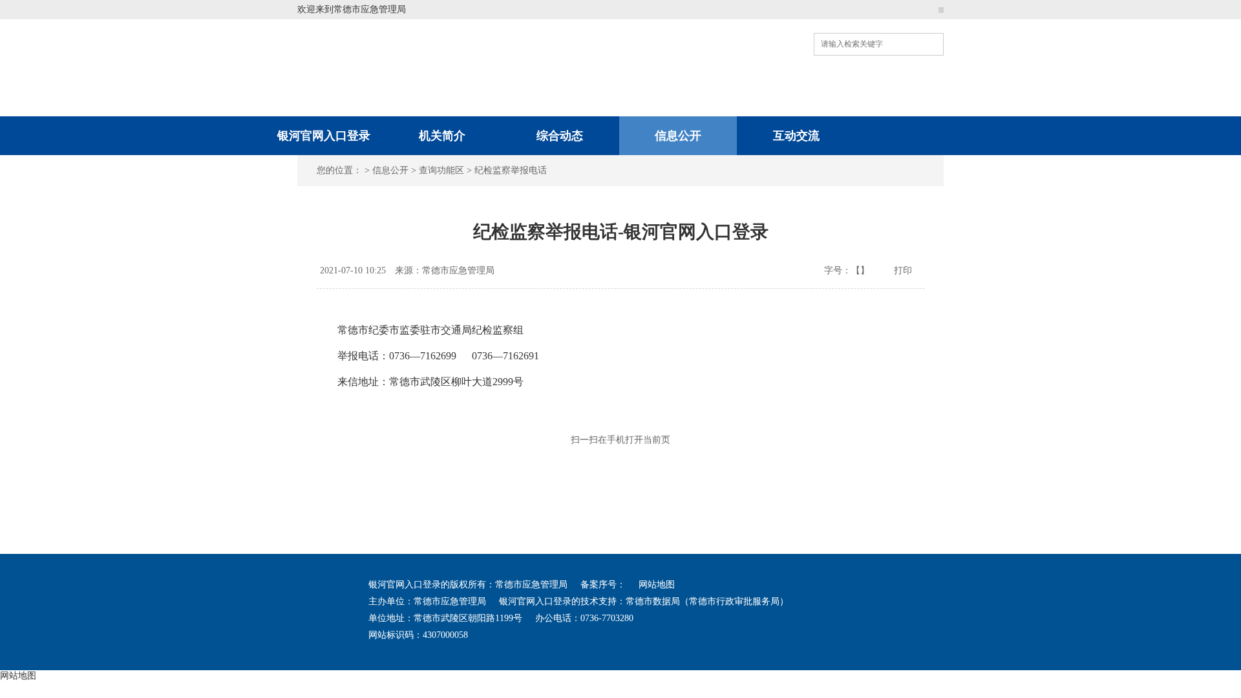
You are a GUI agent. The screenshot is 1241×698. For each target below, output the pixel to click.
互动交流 (796, 135)
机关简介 (442, 135)
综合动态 (559, 135)
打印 (903, 270)
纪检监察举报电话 (510, 170)
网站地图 (657, 584)
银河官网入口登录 (323, 135)
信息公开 (678, 135)
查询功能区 (441, 170)
